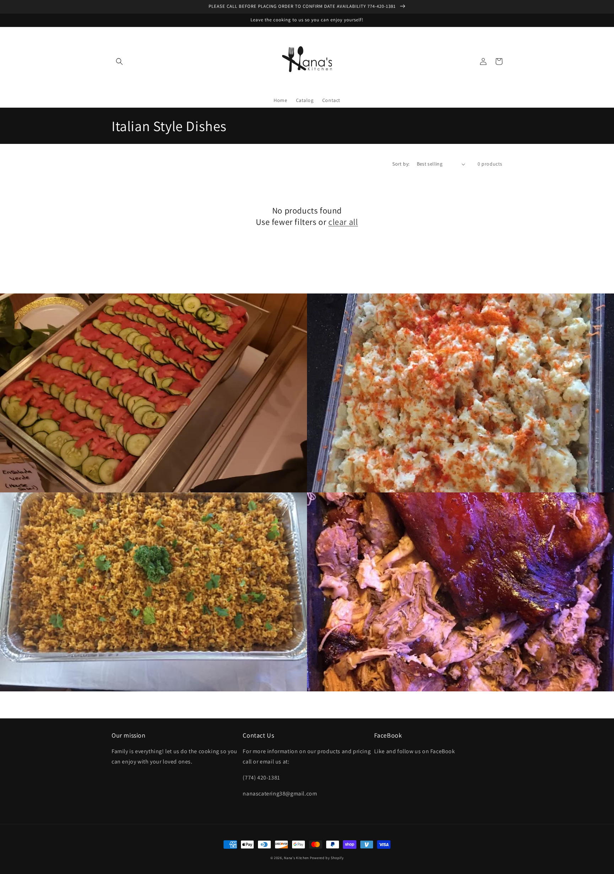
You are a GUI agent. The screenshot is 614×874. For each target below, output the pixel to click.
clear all (343, 221)
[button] (119, 61)
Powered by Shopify (327, 858)
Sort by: (400, 164)
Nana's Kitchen (296, 858)
